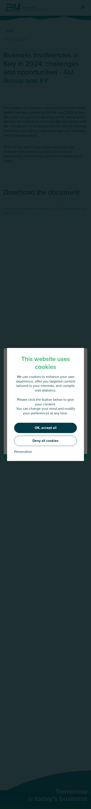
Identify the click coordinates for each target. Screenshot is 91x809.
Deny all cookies (45, 440)
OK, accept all (46, 427)
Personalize (23, 451)
